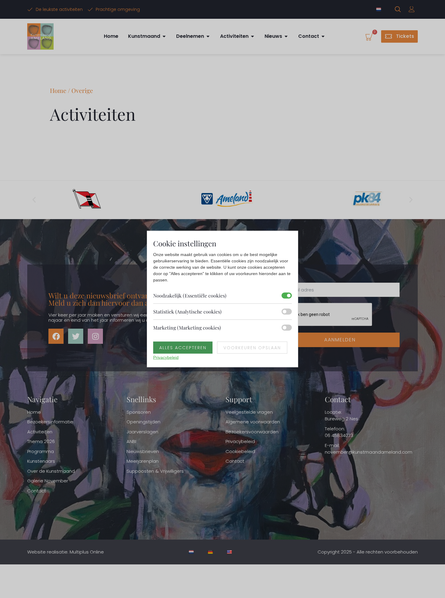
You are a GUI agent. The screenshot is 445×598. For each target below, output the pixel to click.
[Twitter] (75, 336)
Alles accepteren (182, 348)
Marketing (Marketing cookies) (187, 327)
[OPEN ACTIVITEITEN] (252, 36)
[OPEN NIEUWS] (286, 36)
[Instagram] (95, 336)
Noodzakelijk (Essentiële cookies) (189, 295)
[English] (229, 552)
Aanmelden (340, 339)
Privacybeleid (166, 357)
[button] (34, 200)
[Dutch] (379, 9)
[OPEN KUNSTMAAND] (164, 36)
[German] (210, 552)
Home (58, 90)
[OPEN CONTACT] (323, 36)
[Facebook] (56, 336)
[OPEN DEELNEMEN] (208, 36)
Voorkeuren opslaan (252, 348)
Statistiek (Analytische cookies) (187, 311)
